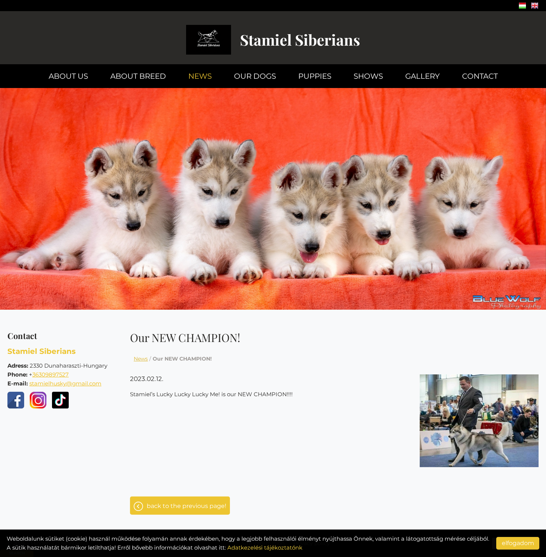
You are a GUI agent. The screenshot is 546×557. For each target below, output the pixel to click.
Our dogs (255, 76)
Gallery (422, 76)
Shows (368, 76)
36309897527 (50, 374)
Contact (480, 76)
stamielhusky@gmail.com (65, 383)
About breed (138, 76)
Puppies (314, 76)
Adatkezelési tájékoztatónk (264, 547)
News (200, 76)
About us (68, 76)
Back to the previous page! (186, 505)
